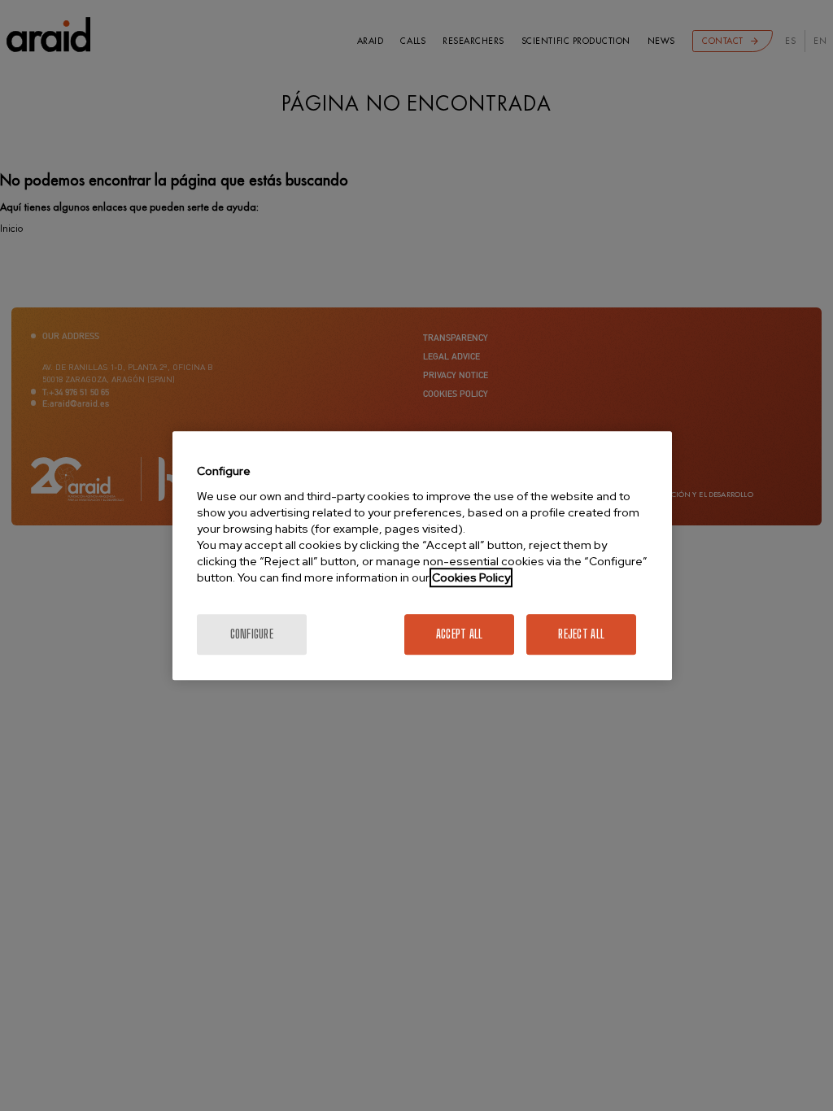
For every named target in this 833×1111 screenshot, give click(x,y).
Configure (252, 634)
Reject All (581, 634)
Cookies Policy (471, 577)
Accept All (459, 634)
